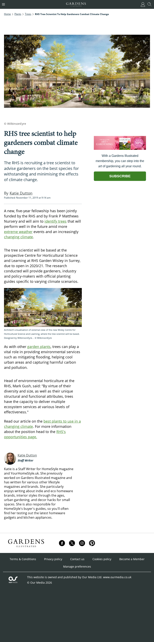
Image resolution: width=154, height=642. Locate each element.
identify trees (56, 221)
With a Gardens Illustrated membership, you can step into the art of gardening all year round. (120, 161)
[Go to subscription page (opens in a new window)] (120, 148)
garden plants (39, 346)
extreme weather (18, 231)
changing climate (18, 236)
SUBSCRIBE (120, 176)
